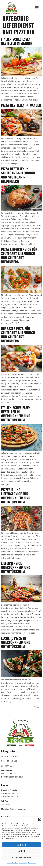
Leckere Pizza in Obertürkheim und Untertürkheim (15, 642)
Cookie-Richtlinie (12, 863)
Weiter (38, 707)
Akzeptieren (21, 844)
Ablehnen (21, 851)
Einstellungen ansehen (21, 857)
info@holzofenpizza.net (16, 809)
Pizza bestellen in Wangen (21, 105)
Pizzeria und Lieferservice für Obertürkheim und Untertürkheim (15, 495)
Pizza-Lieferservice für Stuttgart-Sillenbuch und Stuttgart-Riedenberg (19, 255)
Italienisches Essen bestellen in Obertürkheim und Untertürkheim (16, 413)
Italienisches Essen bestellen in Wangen (16, 41)
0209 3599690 (7, 804)
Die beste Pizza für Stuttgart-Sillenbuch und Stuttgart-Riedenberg (18, 334)
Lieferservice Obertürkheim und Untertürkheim (15, 567)
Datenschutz (23, 863)
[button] (39, 819)
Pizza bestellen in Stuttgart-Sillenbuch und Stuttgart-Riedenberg (18, 175)
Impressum (32, 863)
